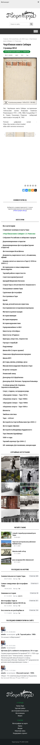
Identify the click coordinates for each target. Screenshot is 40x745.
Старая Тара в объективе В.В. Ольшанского (19, 285)
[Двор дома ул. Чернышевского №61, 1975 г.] (29, 475)
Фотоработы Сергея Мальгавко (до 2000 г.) (19, 422)
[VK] (34, 2)
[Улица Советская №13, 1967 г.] (29, 515)
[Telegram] (38, 2)
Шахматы (6, 410)
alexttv (20, 596)
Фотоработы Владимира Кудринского (17, 430)
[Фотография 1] (10, 475)
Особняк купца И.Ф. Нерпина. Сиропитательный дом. (13, 386)
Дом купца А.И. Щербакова (13, 377)
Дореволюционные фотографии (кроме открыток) (17, 246)
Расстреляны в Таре (10, 296)
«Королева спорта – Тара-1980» (15, 399)
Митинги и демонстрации (12, 312)
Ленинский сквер (9, 374)
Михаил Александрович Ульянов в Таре (17, 366)
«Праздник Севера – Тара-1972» (15, 395)
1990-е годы (7, 437)
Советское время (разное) (13, 277)
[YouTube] (36, 2)
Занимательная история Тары (13, 576)
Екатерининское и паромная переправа (18, 308)
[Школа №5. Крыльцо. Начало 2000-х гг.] (10, 502)
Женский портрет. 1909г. (25, 673)
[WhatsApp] (29, 190)
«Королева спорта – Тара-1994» (15, 407)
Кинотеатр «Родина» (11, 335)
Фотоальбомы (14, 39)
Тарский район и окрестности (14, 273)
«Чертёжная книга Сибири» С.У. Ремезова (16, 51)
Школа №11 (7, 358)
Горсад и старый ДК (10, 343)
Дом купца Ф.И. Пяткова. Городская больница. (20, 381)
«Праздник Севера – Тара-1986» (15, 403)
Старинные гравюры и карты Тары (16, 230)
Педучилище (8, 347)
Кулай (5, 300)
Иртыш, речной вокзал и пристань (16, 304)
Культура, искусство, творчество (15, 339)
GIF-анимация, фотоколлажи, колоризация (19, 445)
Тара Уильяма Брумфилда (12, 434)
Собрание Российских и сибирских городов (19, 238)
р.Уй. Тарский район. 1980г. (26, 634)
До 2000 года (24, 39)
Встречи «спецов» (10, 370)
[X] (35, 190)
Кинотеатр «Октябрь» (11, 331)
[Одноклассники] (32, 190)
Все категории (9, 226)
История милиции (9, 316)
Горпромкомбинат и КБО (12, 327)
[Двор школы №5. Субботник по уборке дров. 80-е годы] (29, 462)
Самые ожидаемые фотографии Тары (14, 584)
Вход (24, 210)
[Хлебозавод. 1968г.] (10, 515)
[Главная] (20, 18)
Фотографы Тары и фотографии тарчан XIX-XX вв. (13, 602)
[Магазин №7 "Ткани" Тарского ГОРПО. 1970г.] (29, 502)
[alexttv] (20, 629)
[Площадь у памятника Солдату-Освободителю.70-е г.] (10, 462)
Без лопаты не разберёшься (12, 610)
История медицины (10, 320)
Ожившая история (8, 593)
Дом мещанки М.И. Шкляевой (22, 560)
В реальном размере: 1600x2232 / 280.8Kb (21, 102)
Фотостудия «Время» (11, 426)
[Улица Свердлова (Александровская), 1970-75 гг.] (10, 489)
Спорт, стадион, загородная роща (16, 391)
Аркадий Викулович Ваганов (14, 281)
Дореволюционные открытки (14, 241)
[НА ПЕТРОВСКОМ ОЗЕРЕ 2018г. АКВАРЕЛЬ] (29, 489)
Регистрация (18, 210)
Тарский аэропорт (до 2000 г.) (14, 441)
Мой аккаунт (5, 2)
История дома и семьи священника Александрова (15, 268)
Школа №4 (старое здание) (13, 350)
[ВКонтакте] (26, 190)
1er (27, 55)
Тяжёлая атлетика (10, 414)
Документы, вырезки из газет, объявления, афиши (18, 256)
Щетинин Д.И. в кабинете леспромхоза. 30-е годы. (19, 650)
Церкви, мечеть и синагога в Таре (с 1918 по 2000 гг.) (18, 262)
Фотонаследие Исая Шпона (13, 251)
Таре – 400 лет (8, 418)
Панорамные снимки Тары (13, 289)
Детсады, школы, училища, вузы (15, 362)
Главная (5, 39)
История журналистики (12, 323)
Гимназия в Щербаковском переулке (17, 354)
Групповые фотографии (12, 292)
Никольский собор (19, 551)
